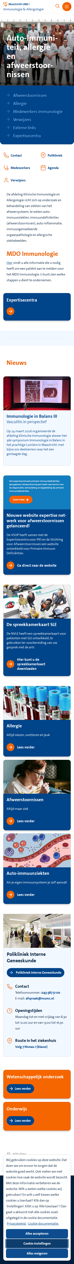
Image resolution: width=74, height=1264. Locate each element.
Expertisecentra (22, 300)
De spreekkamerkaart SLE (32, 624)
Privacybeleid (16, 1223)
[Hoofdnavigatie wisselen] (66, 6)
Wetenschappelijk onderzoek (35, 1077)
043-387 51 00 (50, 992)
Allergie (14, 726)
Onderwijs (17, 1109)
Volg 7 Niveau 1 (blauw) (31, 1047)
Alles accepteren (37, 1233)
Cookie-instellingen (37, 1243)
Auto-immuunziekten (28, 873)
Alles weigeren (37, 1253)
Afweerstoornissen (25, 800)
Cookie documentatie (43, 1223)
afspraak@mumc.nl (40, 998)
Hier (10, 263)
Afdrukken (19, 1154)
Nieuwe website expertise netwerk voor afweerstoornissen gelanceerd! (36, 520)
